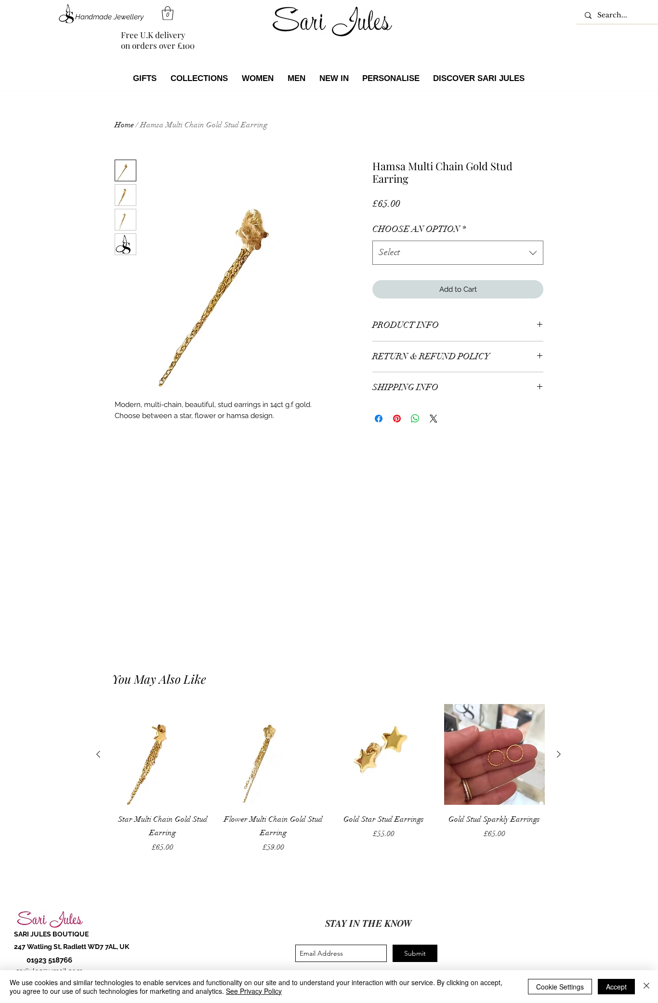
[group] (328, 779)
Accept (616, 986)
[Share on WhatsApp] (415, 418)
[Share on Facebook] (378, 418)
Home (124, 125)
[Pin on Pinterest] (397, 418)
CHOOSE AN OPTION (419, 229)
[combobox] (457, 253)
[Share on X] (433, 418)
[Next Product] (559, 754)
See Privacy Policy (254, 991)
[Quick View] (162, 754)
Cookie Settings (560, 986)
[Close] (646, 986)
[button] (167, 13)
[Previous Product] (98, 754)
